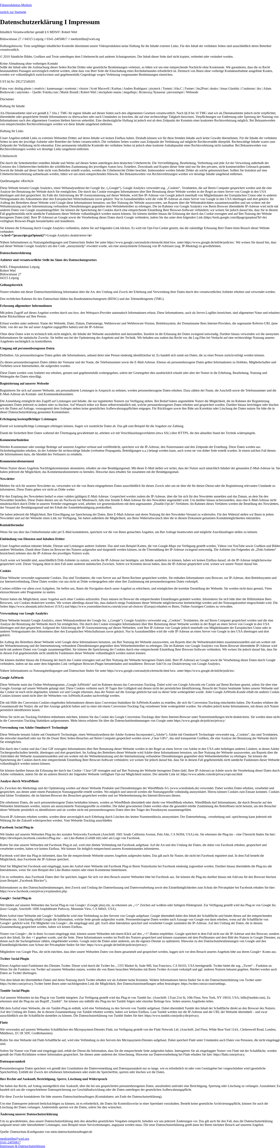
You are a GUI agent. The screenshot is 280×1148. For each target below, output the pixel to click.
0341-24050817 (10, 1142)
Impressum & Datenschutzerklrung (22, 1146)
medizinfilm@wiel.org (14, 1138)
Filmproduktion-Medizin (16, 5)
